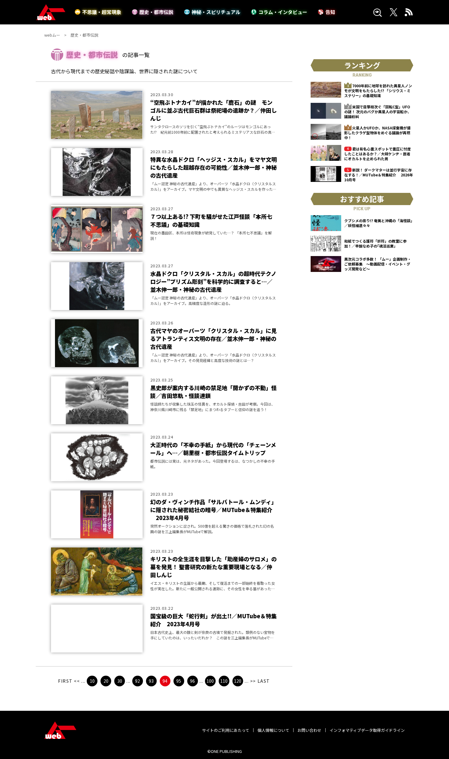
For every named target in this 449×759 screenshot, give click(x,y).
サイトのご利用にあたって (225, 730)
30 (119, 681)
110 (224, 681)
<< (77, 681)
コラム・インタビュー (282, 12)
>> (253, 681)
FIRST (65, 681)
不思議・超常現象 (101, 12)
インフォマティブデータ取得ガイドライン (367, 730)
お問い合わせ (309, 730)
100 (210, 681)
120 (237, 681)
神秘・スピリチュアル (216, 12)
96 (192, 681)
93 (151, 681)
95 (178, 681)
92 (137, 681)
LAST (263, 681)
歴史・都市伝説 (156, 12)
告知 (330, 12)
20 (106, 681)
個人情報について (273, 730)
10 (92, 681)
